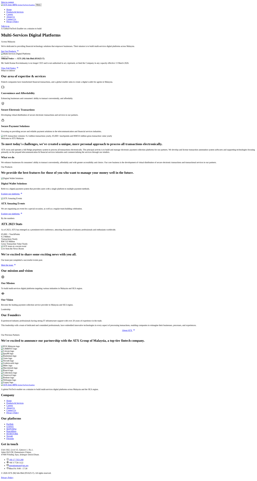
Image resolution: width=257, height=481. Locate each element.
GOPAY (10, 426)
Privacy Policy (12, 21)
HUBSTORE (12, 434)
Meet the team (7, 265)
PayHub (9, 424)
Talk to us (5, 26)
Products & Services (15, 12)
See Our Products (8, 51)
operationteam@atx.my (19, 465)
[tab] (2, 56)
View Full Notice (8, 68)
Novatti (9, 436)
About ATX (127, 330)
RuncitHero (11, 431)
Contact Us (11, 19)
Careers (9, 14)
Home (9, 9)
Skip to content (7, 2)
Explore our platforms (10, 194)
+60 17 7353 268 (16, 460)
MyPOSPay (11, 429)
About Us (10, 17)
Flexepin (10, 438)
